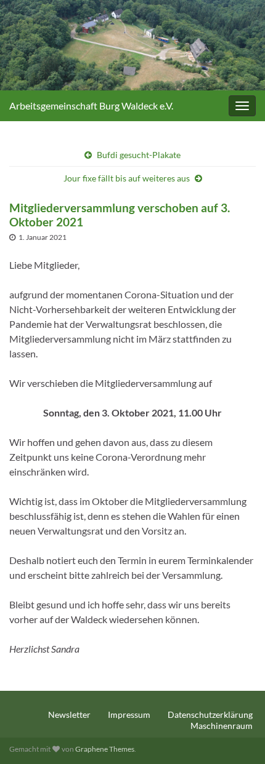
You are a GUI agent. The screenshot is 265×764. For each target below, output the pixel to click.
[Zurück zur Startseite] (132, 45)
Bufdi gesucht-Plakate (139, 154)
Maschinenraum (221, 725)
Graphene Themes (104, 749)
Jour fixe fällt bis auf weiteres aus (126, 178)
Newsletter (69, 714)
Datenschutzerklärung (210, 714)
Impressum (129, 714)
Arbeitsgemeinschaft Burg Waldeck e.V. (91, 105)
